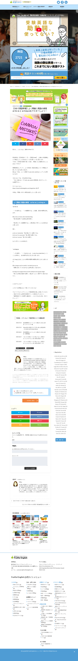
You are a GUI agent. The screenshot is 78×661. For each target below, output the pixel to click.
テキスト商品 (57, 582)
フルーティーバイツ (60, 625)
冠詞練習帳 (57, 586)
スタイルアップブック (60, 627)
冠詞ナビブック (59, 584)
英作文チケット (45, 584)
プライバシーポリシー (18, 603)
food (63, 313)
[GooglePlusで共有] (30, 143)
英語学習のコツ (15, 7)
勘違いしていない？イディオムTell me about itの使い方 (60, 196)
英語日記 (63, 342)
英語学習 (27, 350)
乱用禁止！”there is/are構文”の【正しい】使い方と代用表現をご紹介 (60, 231)
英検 (64, 336)
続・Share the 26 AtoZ (60, 619)
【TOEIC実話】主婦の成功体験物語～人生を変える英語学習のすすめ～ (60, 205)
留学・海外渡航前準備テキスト (61, 610)
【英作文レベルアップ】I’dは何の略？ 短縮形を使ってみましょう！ (60, 189)
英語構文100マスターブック (60, 597)
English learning (57, 313)
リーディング (56, 329)
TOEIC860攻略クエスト (47, 632)
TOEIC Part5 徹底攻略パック (46, 636)
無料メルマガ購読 (31, 586)
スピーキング (62, 321)
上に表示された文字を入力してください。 (23, 449)
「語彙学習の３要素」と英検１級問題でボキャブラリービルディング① (60, 250)
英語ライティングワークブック (61, 607)
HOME (14, 582)
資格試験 (59, 345)
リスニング (64, 327)
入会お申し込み (31, 584)
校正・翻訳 (43, 600)
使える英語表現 (19, 350)
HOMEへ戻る (31, 400)
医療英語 (56, 332)
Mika (20, 482)
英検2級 (60, 338)
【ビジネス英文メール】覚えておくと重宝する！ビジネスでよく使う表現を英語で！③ (34, 337)
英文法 (60, 336)
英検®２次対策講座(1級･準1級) (46, 625)
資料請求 (15, 613)
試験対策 (51, 7)
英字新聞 (56, 336)
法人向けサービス (17, 615)
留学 (55, 334)
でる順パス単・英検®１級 (47, 607)
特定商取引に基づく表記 (19, 607)
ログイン (29, 599)
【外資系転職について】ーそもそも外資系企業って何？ (60, 299)
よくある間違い (57, 319)
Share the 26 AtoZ (59, 617)
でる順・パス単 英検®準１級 (46, 614)
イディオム (56, 321)
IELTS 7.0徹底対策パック (46, 644)
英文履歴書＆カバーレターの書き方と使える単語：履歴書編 (34, 332)
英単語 (65, 334)
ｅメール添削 (44, 589)
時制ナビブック (59, 589)
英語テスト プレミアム (60, 613)
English (64, 312)
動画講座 (62, 7)
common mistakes (58, 312)
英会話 (61, 334)
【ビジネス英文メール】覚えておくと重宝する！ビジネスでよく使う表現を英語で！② (34, 342)
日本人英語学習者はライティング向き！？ (60, 257)
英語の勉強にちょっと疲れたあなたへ (60, 222)
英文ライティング (27, 7)
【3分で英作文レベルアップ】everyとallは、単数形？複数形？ (60, 264)
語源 (55, 345)
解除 (28, 588)
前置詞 (66, 330)
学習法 (60, 332)
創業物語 (15, 599)
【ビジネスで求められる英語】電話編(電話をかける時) (35, 504)
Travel (59, 317)
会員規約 (29, 590)
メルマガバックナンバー (33, 603)
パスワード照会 (31, 601)
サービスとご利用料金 (18, 586)
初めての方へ (16, 584)
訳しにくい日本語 (57, 343)
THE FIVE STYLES (59, 600)
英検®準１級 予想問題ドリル (47, 618)
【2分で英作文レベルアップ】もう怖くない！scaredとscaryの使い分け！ (60, 215)
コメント (15, 455)
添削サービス (43, 582)
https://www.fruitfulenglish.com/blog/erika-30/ (25, 188)
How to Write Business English (60, 603)
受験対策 (43, 597)
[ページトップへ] (74, 651)
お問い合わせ (16, 611)
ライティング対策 (57, 327)
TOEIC (55, 317)
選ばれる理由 (16, 590)
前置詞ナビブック (59, 591)
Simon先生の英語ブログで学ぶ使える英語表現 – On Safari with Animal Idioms (34, 328)
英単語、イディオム (21, 318)
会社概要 (15, 601)
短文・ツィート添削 (46, 593)
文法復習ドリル (59, 623)
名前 (13, 440)
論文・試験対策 (45, 595)
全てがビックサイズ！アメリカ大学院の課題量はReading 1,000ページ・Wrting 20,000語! (60, 240)
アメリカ (63, 319)
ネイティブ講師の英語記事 (39, 7)
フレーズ (56, 325)
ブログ (15, 597)
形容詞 (64, 332)
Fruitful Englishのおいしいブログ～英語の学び (38, 651)
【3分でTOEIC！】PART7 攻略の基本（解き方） (24, 500)
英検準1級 (65, 338)
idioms (55, 315)
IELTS (59, 315)
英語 (55, 340)
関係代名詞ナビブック (60, 593)
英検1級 (55, 338)
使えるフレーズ (64, 329)
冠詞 (62, 330)
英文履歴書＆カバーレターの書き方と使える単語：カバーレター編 (34, 323)
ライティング (61, 325)
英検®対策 (43, 604)
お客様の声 (16, 592)
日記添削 (43, 586)
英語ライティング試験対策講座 (47, 621)
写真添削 (43, 591)
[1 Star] (14, 391)
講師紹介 (15, 594)
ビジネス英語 (64, 323)
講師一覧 (61, 439)
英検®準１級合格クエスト (47, 610)
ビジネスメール (57, 323)
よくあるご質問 (31, 593)
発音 (58, 334)
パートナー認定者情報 (32, 607)
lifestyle (63, 315)
